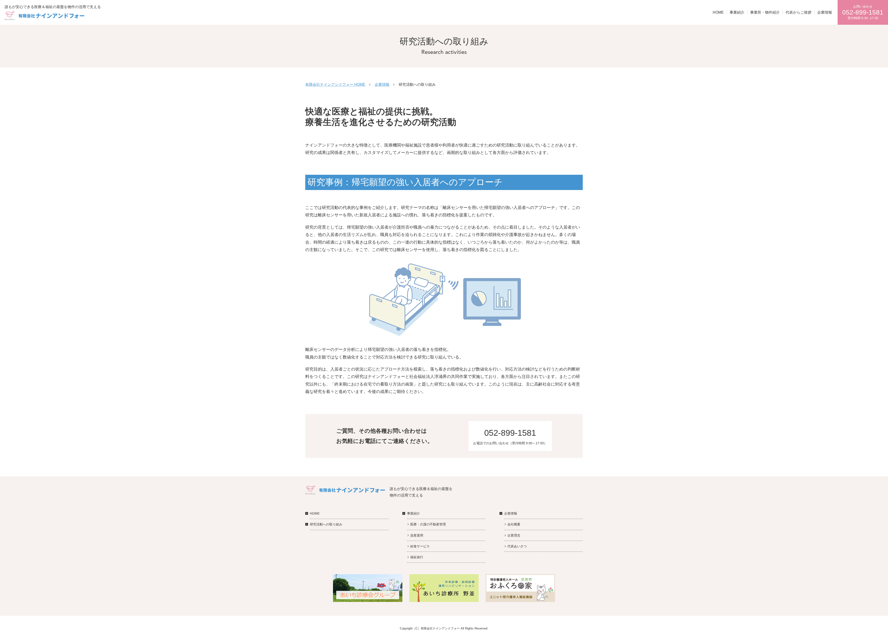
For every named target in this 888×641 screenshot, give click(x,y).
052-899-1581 (510, 433)
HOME (718, 12)
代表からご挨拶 (798, 12)
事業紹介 (737, 12)
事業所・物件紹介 (765, 12)
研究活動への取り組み (326, 524)
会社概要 (513, 524)
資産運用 (416, 535)
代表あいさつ (517, 546)
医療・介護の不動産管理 (428, 524)
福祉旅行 (416, 557)
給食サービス (420, 546)
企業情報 (824, 12)
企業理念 (513, 535)
